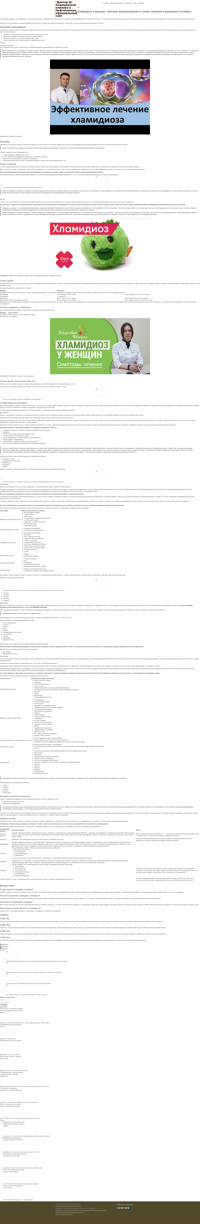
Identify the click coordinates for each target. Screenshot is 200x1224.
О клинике (105, 3)
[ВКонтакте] (117, 1208)
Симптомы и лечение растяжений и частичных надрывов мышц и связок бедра (24, 1023)
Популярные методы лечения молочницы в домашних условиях (23, 187)
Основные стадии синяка (7, 1039)
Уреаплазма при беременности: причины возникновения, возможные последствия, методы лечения (33, 590)
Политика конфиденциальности (63, 1214)
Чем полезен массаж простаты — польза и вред (18, 1200)
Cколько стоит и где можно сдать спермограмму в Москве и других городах (26, 1136)
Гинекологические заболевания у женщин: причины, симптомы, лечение (28, 983)
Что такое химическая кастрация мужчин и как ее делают (20, 1184)
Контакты (141, 3)
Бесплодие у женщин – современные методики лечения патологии (26, 995)
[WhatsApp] (126, 1208)
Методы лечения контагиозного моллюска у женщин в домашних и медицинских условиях (34, 972)
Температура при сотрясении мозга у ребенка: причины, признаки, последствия (24, 1086)
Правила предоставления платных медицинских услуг (69, 1212)
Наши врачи (128, 3)
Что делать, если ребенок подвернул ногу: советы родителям (19, 1102)
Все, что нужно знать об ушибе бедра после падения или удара (19, 1118)
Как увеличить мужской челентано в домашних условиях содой (22, 1168)
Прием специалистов (116, 3)
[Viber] (124, 1208)
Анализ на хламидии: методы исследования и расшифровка (22, 399)
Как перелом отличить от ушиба (10, 1054)
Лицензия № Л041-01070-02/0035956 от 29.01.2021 (68, 1206)
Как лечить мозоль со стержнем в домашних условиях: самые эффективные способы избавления (33, 482)
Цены (135, 3)
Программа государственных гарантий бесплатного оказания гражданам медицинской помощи (81, 1210)
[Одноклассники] (119, 1208)
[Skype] (128, 1208)
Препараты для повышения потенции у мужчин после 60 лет (21, 1152)
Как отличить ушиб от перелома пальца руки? (14, 1070)
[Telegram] (122, 1208)
